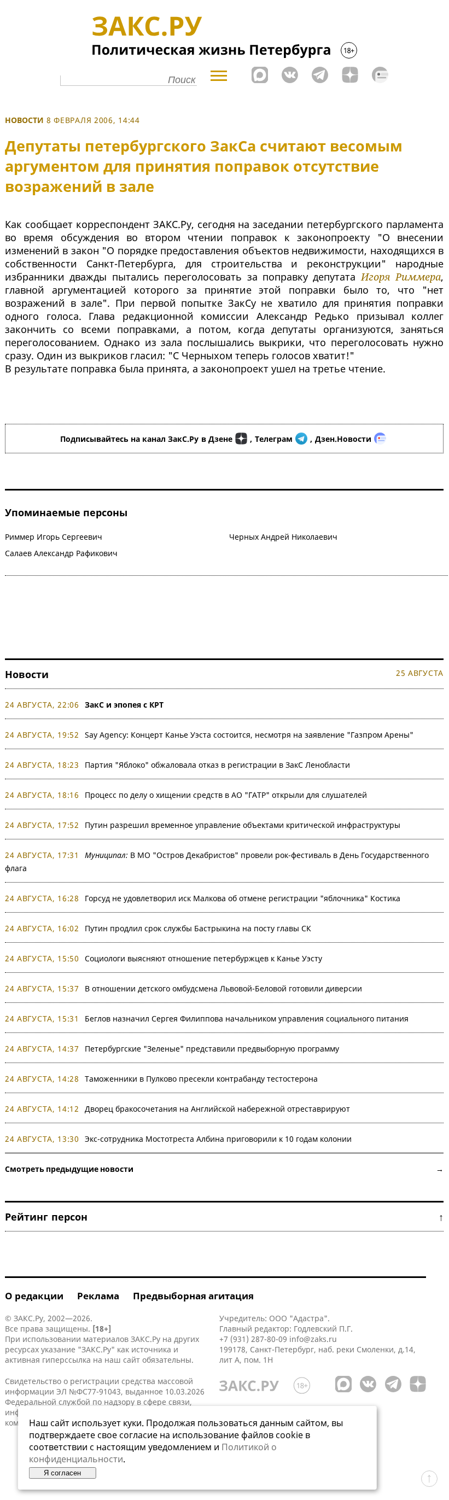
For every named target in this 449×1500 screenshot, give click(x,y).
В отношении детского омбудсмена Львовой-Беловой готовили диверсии (223, 988)
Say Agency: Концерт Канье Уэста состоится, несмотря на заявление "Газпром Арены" (249, 734)
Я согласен (62, 1473)
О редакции (34, 1295)
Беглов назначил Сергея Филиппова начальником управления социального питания (247, 1018)
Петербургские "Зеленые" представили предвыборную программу (212, 1048)
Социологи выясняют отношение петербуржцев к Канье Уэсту (203, 958)
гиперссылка (66, 1360)
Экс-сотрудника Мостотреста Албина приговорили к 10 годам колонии (218, 1139)
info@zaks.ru (313, 1339)
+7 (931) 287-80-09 (253, 1339)
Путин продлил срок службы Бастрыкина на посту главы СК (198, 928)
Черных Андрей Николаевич (283, 537)
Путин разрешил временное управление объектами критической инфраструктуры (242, 825)
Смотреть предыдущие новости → (224, 1169)
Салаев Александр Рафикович (61, 553)
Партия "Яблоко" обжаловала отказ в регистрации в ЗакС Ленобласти (217, 765)
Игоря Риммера (401, 276)
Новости (24, 120)
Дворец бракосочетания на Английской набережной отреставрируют (217, 1109)
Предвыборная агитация (193, 1295)
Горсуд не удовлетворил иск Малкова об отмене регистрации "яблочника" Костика (242, 898)
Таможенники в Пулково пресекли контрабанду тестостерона (201, 1078)
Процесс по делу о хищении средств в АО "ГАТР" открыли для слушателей (226, 795)
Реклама (98, 1295)
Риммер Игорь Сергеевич (53, 537)
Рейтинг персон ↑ (224, 1216)
